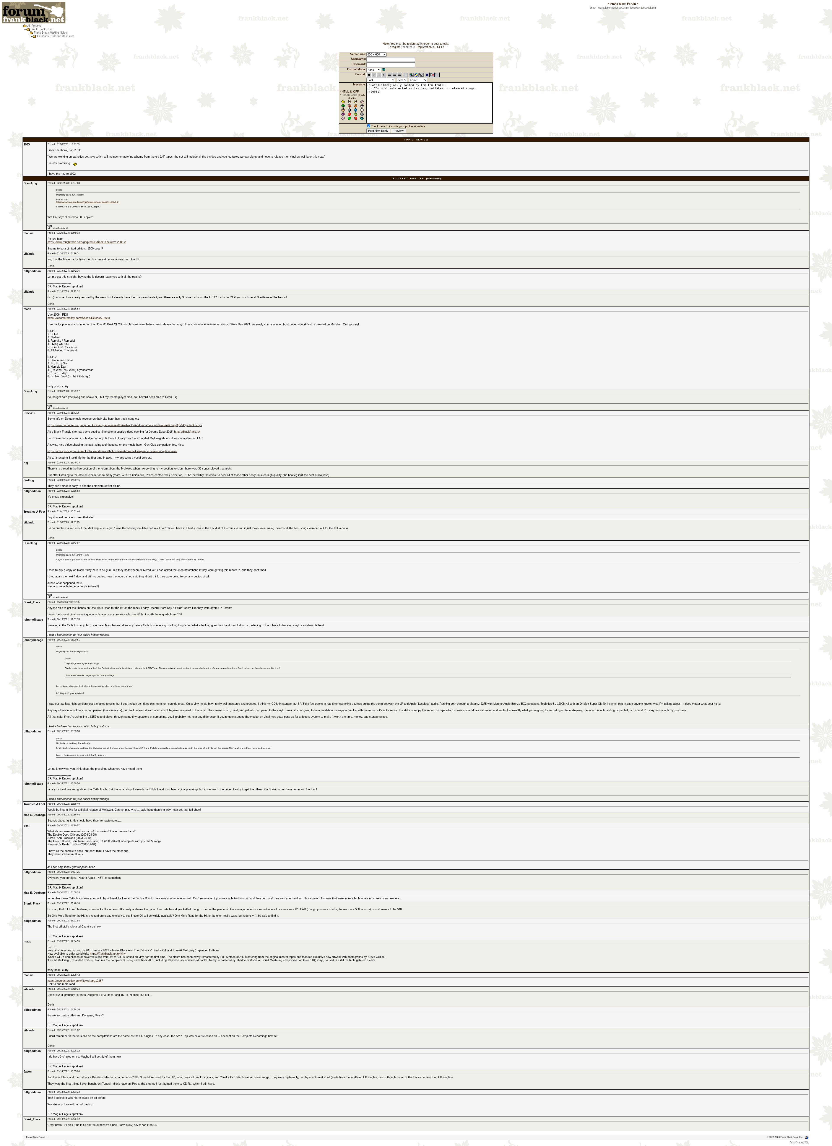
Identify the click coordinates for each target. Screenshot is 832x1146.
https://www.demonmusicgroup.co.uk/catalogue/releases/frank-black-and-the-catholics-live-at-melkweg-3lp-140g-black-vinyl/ (124, 425)
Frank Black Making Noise (50, 32)
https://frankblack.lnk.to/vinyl (108, 953)
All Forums (34, 25)
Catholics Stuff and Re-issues (56, 36)
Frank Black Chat (41, 29)
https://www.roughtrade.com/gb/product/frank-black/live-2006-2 (87, 202)
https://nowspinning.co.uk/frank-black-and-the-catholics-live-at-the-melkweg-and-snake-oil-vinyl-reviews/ (112, 451)
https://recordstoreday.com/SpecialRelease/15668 (78, 318)
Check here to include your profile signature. (398, 126)
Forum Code (349, 94)
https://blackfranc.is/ (187, 431)
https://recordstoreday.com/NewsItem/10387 (75, 980)
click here (409, 47)
